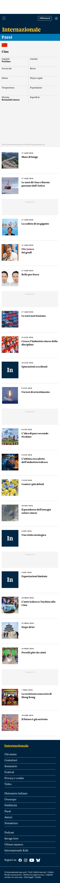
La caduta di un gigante (35, 224)
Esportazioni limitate (34, 576)
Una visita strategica (33, 535)
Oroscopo (10, 799)
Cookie (38, 877)
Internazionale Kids (16, 850)
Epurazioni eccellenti (34, 367)
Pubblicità (10, 805)
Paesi (7, 37)
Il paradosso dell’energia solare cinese (36, 511)
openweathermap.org (14, 144)
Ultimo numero (13, 844)
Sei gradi (27, 251)
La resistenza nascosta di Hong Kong (36, 696)
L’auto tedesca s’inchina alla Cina (38, 603)
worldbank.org (28, 144)
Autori (8, 817)
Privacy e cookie (14, 778)
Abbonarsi (44, 18)
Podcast (9, 832)
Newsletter (11, 823)
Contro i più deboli (32, 484)
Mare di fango (29, 157)
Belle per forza (30, 274)
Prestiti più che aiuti (33, 652)
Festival (9, 772)
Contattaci (10, 760)
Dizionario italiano (15, 793)
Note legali (28, 877)
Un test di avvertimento (35, 392)
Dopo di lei (27, 627)
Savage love (11, 838)
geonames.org (40, 144)
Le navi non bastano (33, 316)
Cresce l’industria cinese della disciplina (39, 343)
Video (8, 784)
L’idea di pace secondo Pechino (34, 435)
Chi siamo (10, 754)
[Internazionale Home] (17, 745)
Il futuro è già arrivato (34, 719)
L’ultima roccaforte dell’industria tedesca (34, 460)
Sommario (10, 766)
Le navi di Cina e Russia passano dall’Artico (35, 184)
